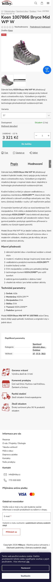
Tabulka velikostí (9, 447)
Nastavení (25, 568)
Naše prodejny (8, 462)
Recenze (6, 439)
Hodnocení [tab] (35, 164)
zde (27, 561)
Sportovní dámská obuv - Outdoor (39, 347)
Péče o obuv (7, 451)
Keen (10, 30)
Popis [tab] (14, 164)
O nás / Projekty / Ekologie (14, 443)
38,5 (43, 353)
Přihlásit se (11, 532)
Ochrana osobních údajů (36, 547)
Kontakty (6, 458)
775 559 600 (15, 480)
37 (34, 353)
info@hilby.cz (14, 474)
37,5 (38, 353)
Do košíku (26, 144)
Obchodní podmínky (15, 547)
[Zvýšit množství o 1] (48, 135)
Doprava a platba (9, 454)
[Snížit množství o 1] (36, 135)
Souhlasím (25, 576)
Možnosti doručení (9, 126)
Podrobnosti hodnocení (40, 27)
